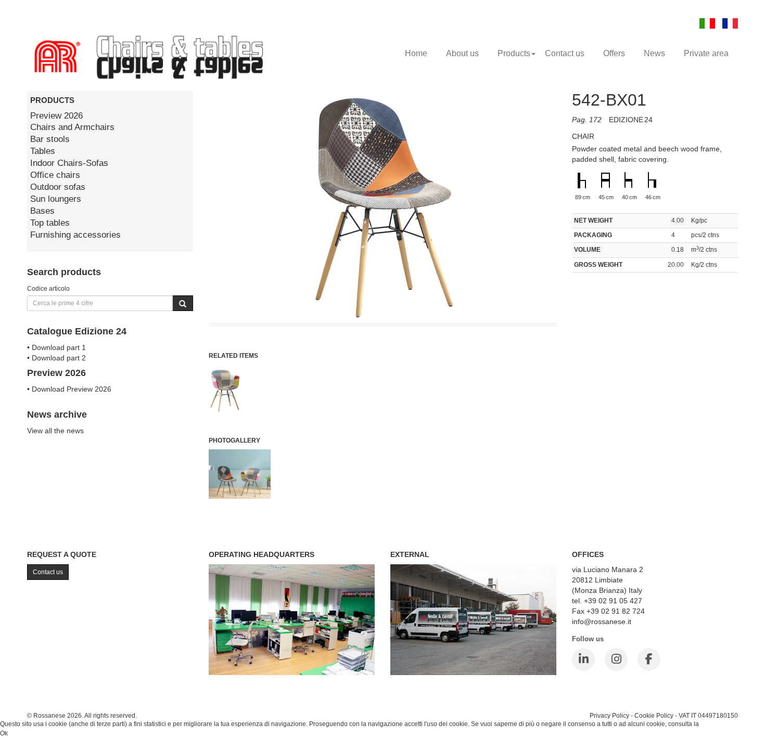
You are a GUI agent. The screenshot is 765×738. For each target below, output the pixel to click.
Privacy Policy (609, 715)
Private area (706, 53)
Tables (42, 151)
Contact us (564, 53)
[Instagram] (616, 659)
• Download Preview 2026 (69, 389)
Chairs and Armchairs (72, 127)
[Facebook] (649, 659)
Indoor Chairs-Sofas (69, 163)
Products (514, 53)
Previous (185, 307)
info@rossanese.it (601, 621)
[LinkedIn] (583, 659)
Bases (42, 211)
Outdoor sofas (57, 187)
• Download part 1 (56, 347)
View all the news (55, 430)
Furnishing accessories (75, 235)
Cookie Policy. (720, 724)
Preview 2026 (56, 116)
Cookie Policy (653, 715)
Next (579, 307)
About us (462, 53)
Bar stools (50, 139)
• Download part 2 (56, 358)
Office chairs (55, 175)
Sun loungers (55, 199)
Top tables (50, 223)
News (654, 53)
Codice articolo (48, 288)
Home (416, 53)
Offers (614, 53)
